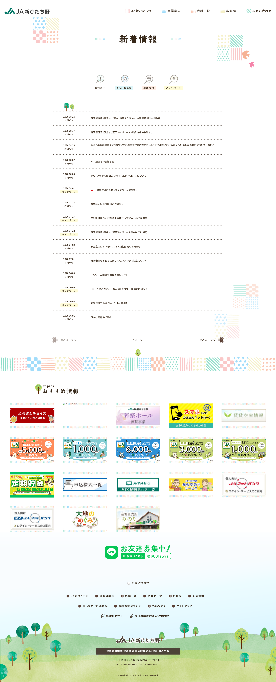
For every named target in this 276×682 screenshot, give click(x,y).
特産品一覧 (155, 596)
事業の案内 (107, 596)
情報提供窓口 (115, 616)
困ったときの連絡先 (95, 606)
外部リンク (159, 606)
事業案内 (174, 11)
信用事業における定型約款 (152, 616)
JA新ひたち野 (141, 11)
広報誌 (231, 11)
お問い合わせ (262, 11)
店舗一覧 (203, 11)
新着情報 (198, 596)
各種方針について (130, 606)
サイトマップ (184, 606)
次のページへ (207, 340)
